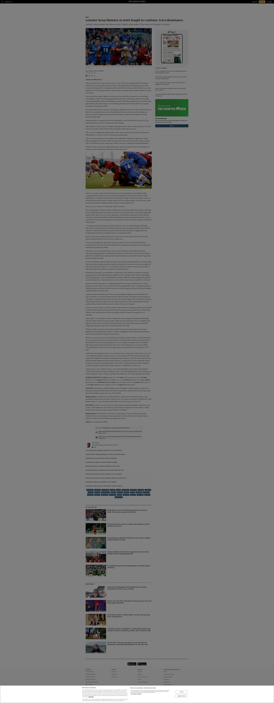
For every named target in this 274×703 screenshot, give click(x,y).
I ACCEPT (181, 692)
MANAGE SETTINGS (181, 696)
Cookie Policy (91, 696)
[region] (137, 694)
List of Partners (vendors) (136, 694)
